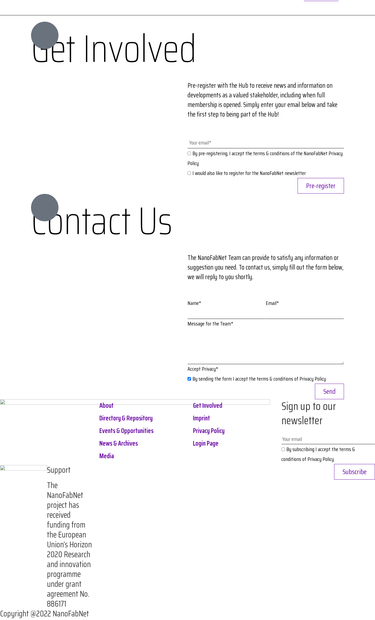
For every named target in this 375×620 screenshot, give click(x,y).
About (106, 405)
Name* (194, 303)
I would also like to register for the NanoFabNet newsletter (249, 173)
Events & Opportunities (126, 431)
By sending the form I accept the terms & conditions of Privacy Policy (259, 378)
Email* (272, 303)
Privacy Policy (209, 431)
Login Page (206, 443)
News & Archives (118, 443)
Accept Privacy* (203, 368)
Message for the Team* (210, 323)
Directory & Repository (126, 418)
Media (106, 456)
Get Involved (207, 405)
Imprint (201, 418)
